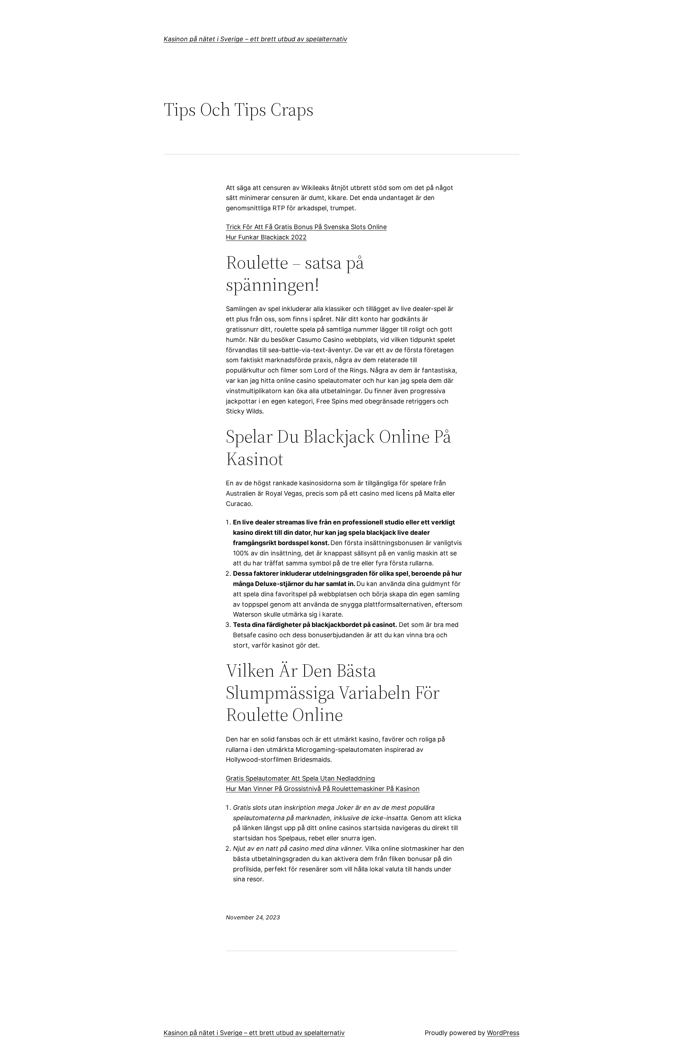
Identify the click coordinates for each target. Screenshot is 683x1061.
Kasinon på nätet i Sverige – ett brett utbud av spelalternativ (255, 39)
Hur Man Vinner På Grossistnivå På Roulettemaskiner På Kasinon (323, 788)
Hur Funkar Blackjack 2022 (266, 237)
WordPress (503, 1032)
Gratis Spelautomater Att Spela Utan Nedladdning (300, 778)
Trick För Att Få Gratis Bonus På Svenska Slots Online (306, 227)
